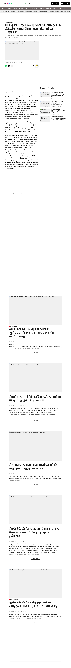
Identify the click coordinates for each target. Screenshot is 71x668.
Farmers (8, 194)
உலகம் (21, 8)
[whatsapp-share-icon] (6, 67)
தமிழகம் (9, 8)
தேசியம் (15, 8)
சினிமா (26, 8)
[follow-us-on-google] (37, 66)
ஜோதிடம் (41, 8)
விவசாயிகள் (15, 194)
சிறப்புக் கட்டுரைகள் (64, 8)
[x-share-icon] (9, 67)
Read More (35, 352)
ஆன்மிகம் (48, 8)
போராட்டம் (23, 194)
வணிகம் (55, 8)
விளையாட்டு (33, 8)
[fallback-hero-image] (45, 95)
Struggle (31, 194)
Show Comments (22, 286)
